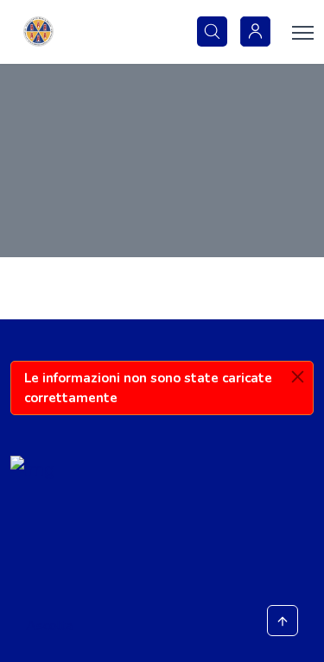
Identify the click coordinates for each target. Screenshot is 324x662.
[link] (38, 32)
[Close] (297, 376)
